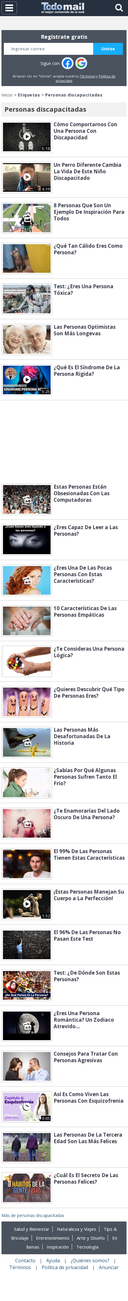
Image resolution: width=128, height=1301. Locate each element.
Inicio (7, 95)
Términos (87, 76)
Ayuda (53, 1260)
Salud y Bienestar (31, 1229)
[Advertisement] (64, 442)
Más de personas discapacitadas (32, 1215)
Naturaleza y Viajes (76, 1229)
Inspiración (58, 1247)
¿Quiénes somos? (90, 1260)
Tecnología (87, 1247)
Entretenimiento (52, 1238)
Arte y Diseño (91, 1238)
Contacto (25, 1260)
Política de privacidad (65, 1267)
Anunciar (109, 1267)
